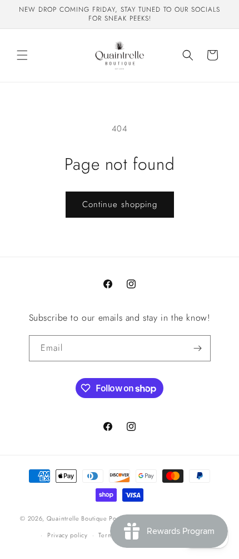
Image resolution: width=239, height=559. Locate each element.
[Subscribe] (198, 348)
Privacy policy (67, 535)
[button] (22, 55)
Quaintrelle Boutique (77, 517)
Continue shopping (119, 204)
